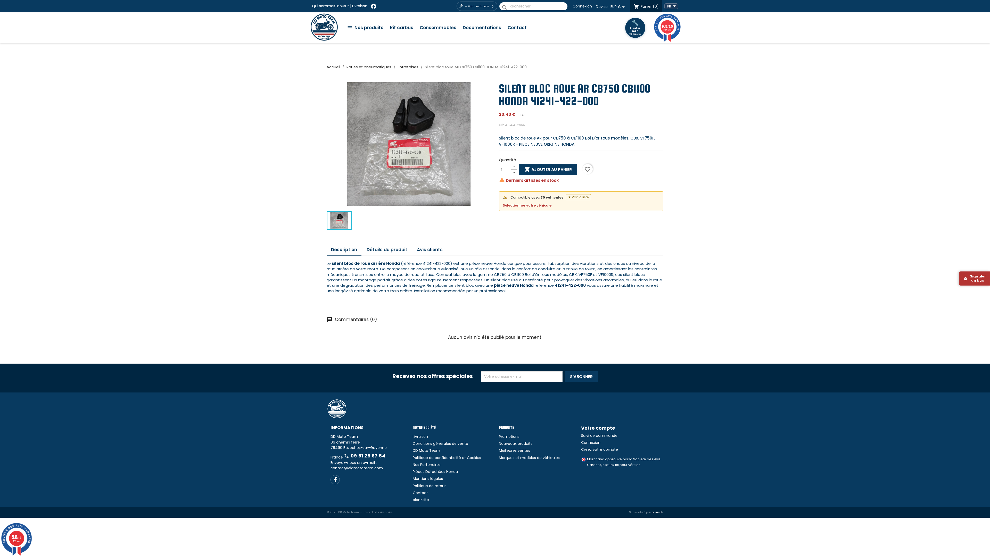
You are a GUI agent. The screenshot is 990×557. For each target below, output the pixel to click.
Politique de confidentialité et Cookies (447, 476)
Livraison (359, 6)
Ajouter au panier (548, 169)
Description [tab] (344, 250)
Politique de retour (429, 504)
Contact (517, 27)
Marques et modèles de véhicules (529, 476)
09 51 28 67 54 (364, 474)
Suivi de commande (599, 453)
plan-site (421, 518)
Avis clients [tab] (430, 250)
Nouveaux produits (515, 461)
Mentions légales (428, 497)
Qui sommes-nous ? (330, 6)
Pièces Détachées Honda (435, 490)
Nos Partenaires (427, 483)
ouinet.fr (657, 531)
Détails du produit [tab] (387, 250)
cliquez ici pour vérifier (621, 483)
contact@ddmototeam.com (357, 486)
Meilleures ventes (514, 469)
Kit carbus (401, 27)
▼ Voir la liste (578, 197)
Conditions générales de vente (440, 461)
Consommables (438, 27)
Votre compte (598, 446)
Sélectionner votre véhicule (527, 205)
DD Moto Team (426, 469)
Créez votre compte (599, 467)
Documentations (482, 27)
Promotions (509, 454)
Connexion (582, 6)
